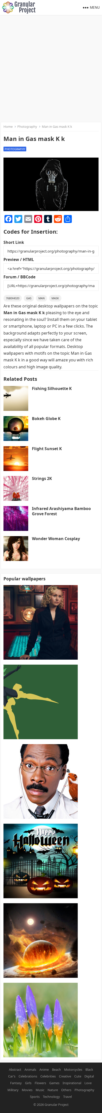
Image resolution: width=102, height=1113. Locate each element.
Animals (30, 1069)
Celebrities (48, 1076)
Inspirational (72, 1083)
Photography (27, 126)
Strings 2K (42, 478)
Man (41, 298)
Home (8, 126)
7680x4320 (12, 298)
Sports (35, 1096)
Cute (77, 1076)
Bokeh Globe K (46, 418)
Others (66, 1090)
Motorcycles (73, 1069)
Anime (44, 1069)
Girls (28, 1083)
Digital (89, 1076)
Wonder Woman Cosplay (56, 538)
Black (89, 1069)
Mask (55, 298)
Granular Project (57, 1104)
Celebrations (28, 1076)
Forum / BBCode (19, 277)
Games (54, 1083)
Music (40, 1090)
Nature (53, 1090)
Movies (27, 1090)
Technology (51, 1096)
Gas (28, 298)
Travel (67, 1096)
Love (88, 1083)
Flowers (40, 1083)
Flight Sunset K (47, 448)
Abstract (15, 1069)
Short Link (13, 242)
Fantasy (16, 1083)
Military (13, 1090)
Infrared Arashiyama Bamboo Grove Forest (61, 511)
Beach (56, 1069)
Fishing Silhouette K (52, 388)
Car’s (11, 1076)
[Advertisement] (51, 68)
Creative (65, 1076)
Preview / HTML (18, 259)
